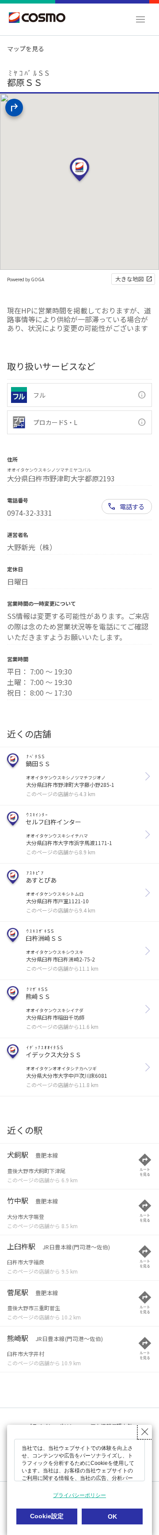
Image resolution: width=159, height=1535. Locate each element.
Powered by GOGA (25, 279)
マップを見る (25, 48)
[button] (140, 19)
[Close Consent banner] (145, 1432)
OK (112, 1516)
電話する (132, 506)
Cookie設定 (47, 1516)
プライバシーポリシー (79, 1495)
